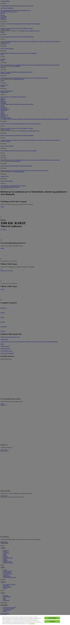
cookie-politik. (32, 623)
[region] (35, 620)
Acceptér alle (52, 621)
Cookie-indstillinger (52, 618)
